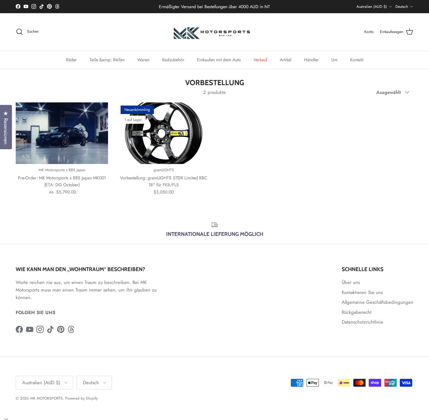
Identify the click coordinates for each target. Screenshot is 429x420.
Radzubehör (173, 59)
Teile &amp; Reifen (107, 59)
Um (334, 59)
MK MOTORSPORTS (46, 398)
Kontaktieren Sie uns (362, 292)
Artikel (285, 59)
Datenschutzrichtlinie (362, 322)
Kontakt (356, 59)
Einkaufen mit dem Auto (219, 59)
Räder (71, 59)
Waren (143, 59)
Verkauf (260, 59)
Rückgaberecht (357, 312)
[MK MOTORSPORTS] (214, 31)
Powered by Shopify (81, 398)
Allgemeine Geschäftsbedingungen (377, 302)
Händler (311, 59)
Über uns (351, 282)
